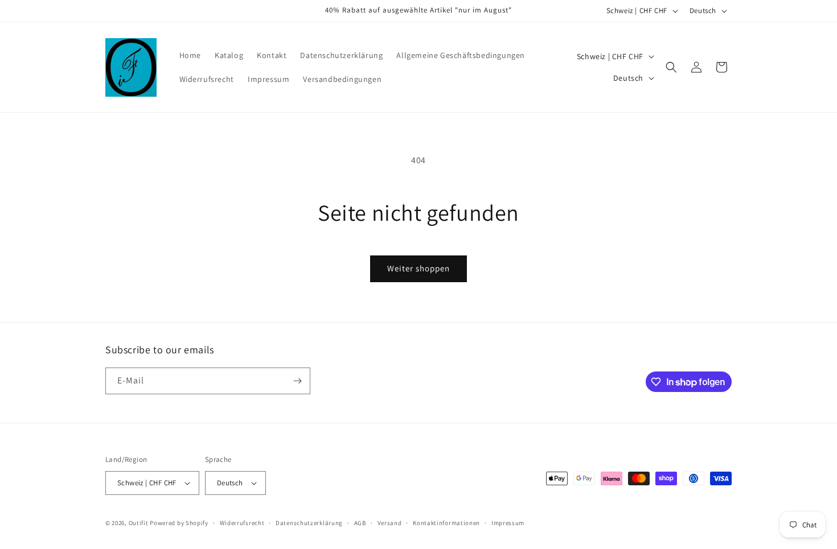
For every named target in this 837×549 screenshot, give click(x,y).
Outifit (139, 523)
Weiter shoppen (418, 268)
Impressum (507, 523)
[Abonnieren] (297, 381)
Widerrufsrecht (242, 523)
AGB (360, 523)
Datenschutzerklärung (309, 523)
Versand (390, 523)
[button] (671, 67)
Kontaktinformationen (446, 523)
